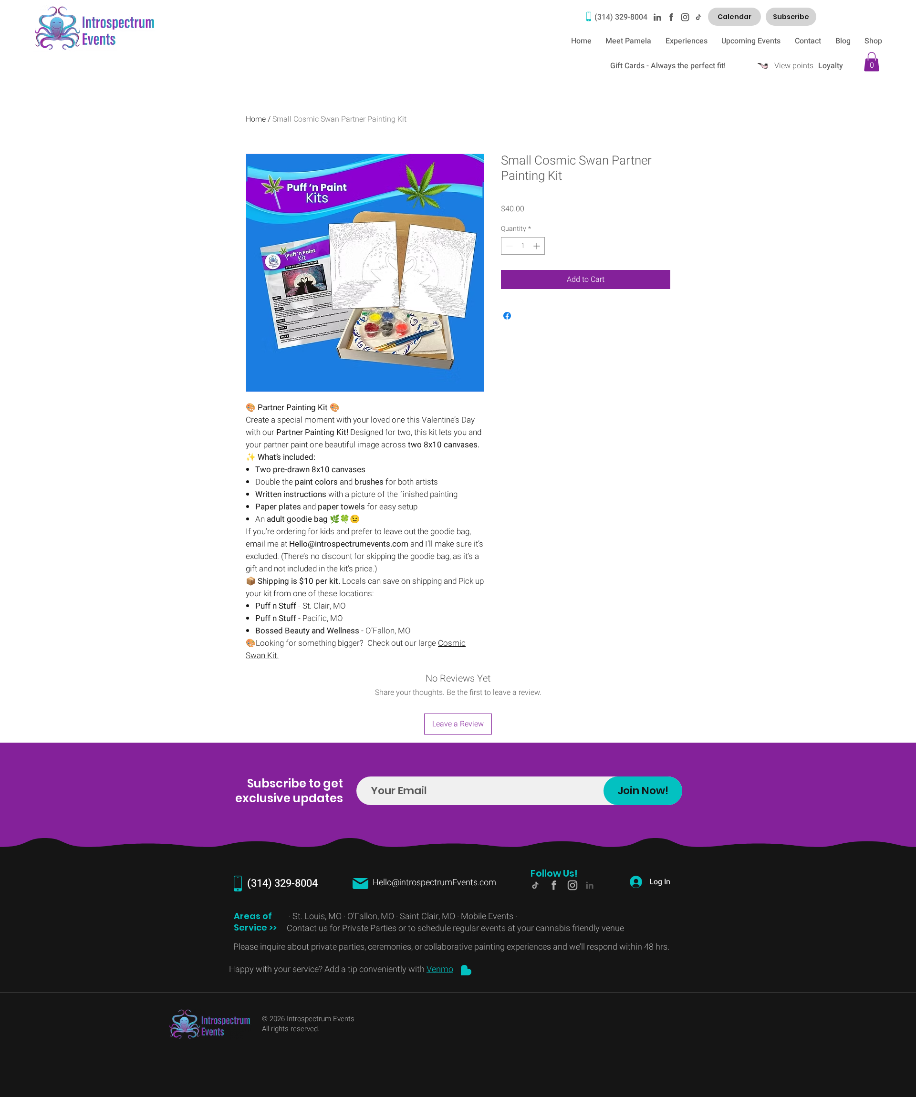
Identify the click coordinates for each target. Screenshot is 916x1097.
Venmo (440, 969)
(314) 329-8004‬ (620, 17)
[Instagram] (684, 16)
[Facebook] (671, 16)
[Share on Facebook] (507, 315)
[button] (872, 62)
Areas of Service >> (256, 921)
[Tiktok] (698, 16)
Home (256, 119)
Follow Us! (554, 873)
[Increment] (537, 246)
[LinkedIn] (657, 16)
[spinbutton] (522, 246)
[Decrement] (508, 246)
